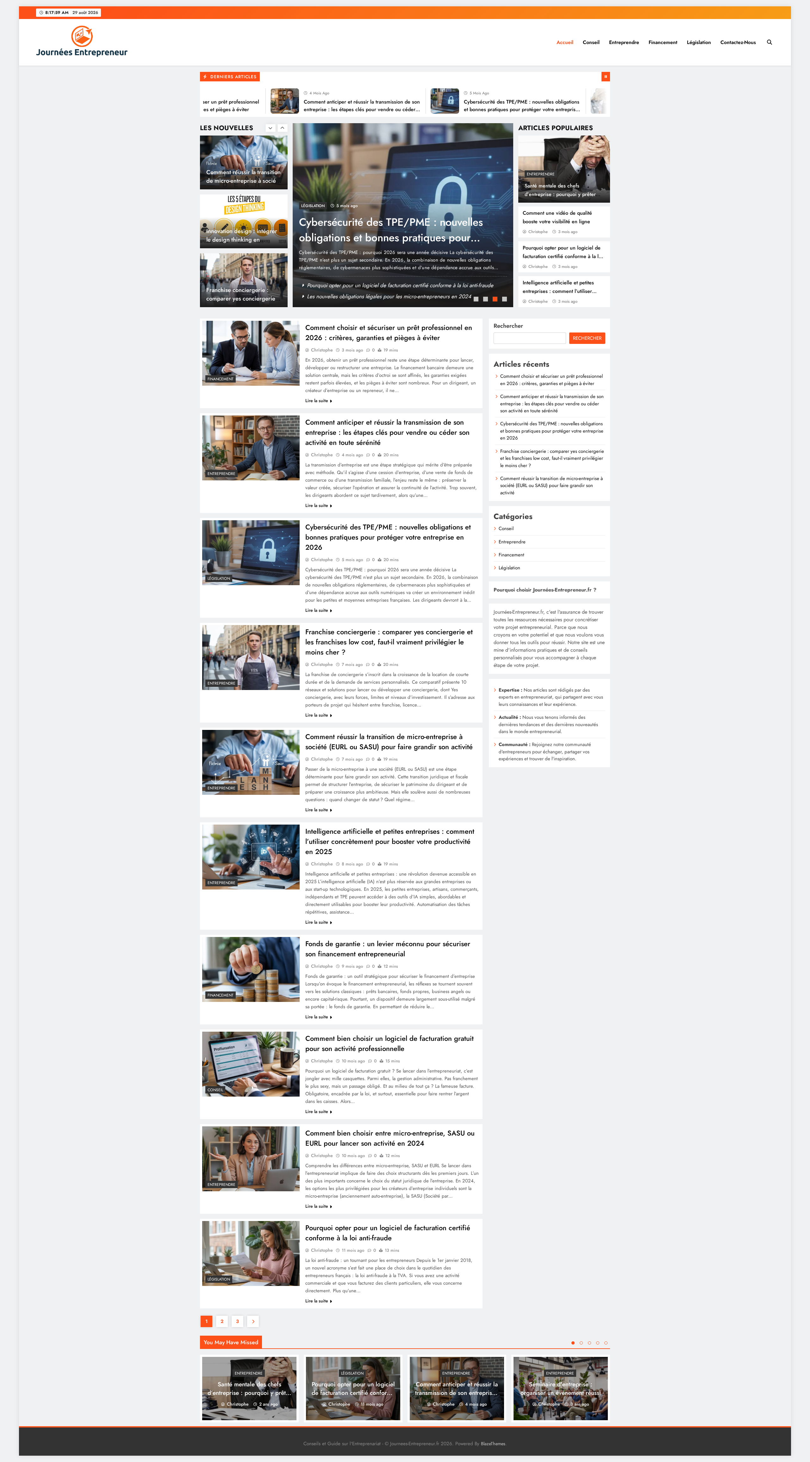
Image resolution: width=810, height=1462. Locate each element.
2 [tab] (486, 300)
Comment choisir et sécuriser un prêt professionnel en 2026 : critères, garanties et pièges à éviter (388, 332)
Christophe (538, 232)
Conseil (591, 42)
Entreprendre (624, 42)
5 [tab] (606, 1343)
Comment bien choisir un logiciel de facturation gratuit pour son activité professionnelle (389, 1043)
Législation (699, 42)
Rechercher (508, 326)
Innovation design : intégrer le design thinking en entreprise (241, 180)
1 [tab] (477, 300)
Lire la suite (316, 400)
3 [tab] (496, 300)
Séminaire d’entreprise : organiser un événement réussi (560, 1388)
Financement (663, 42)
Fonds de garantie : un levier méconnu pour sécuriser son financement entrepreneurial (387, 949)
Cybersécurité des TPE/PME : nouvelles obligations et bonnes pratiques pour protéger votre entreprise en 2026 (477, 109)
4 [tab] (505, 300)
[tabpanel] (403, 215)
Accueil (565, 42)
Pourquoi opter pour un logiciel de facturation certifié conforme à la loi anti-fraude (563, 256)
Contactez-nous (738, 42)
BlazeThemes (493, 1443)
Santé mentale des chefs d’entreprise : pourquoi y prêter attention (560, 194)
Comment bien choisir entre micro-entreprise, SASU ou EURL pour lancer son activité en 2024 (390, 1138)
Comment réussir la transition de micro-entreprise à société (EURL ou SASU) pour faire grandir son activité (389, 741)
